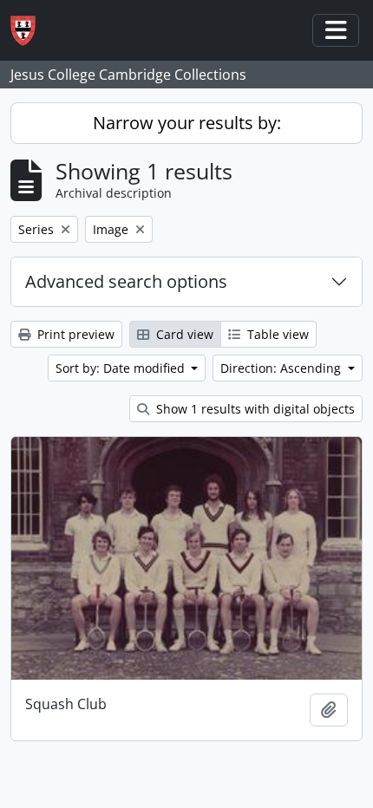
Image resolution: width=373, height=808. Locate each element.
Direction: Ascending (282, 368)
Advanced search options (126, 281)
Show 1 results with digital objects (254, 409)
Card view (183, 334)
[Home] (29, 31)
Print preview (74, 334)
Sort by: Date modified (122, 368)
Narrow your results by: (187, 122)
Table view (276, 334)
